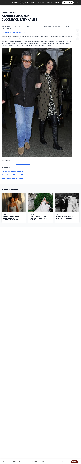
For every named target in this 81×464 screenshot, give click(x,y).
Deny (69, 461)
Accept (74, 461)
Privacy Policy (29, 461)
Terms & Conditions (43, 461)
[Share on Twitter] (77, 34)
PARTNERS (27, 2)
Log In (76, 2)
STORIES (33, 2)
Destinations (41, 2)
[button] (37, 102)
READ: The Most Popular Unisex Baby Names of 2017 (13, 32)
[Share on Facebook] (77, 30)
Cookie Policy (35, 461)
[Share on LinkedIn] (77, 38)
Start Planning (68, 2)
